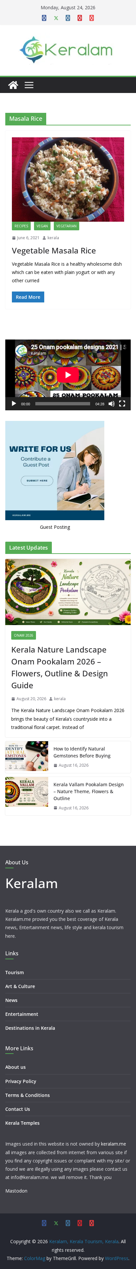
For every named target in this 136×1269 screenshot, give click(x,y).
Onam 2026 (23, 635)
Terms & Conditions (27, 1095)
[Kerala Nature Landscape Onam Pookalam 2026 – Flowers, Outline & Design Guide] (68, 592)
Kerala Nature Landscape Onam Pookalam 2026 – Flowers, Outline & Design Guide (59, 667)
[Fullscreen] (122, 403)
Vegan (42, 226)
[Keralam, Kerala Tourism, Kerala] (13, 85)
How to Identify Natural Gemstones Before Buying (82, 752)
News (11, 1000)
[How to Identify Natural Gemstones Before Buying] (26, 757)
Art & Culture (20, 986)
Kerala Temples (22, 1123)
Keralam (31, 883)
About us (15, 1067)
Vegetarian (66, 226)
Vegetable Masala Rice (54, 250)
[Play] (14, 403)
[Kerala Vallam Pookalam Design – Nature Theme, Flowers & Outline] (26, 796)
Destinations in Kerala (30, 1028)
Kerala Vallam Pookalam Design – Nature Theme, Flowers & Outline (88, 791)
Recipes (21, 226)
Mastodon (16, 1191)
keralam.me (113, 1144)
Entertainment (21, 1014)
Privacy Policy (20, 1081)
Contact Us (17, 1109)
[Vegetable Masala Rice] (68, 179)
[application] (68, 375)
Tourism (14, 972)
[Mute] (111, 403)
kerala (53, 238)
